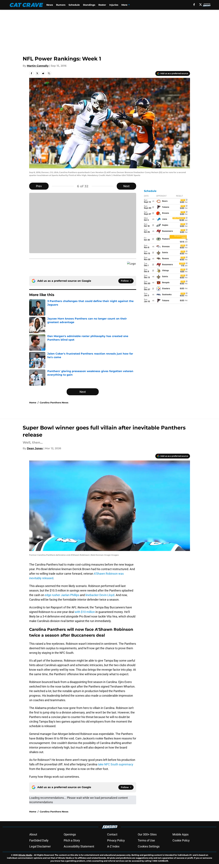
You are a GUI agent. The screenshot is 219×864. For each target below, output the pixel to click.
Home (32, 402)
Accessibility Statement (79, 846)
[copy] (49, 73)
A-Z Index (113, 846)
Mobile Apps (180, 834)
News (49, 4)
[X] (200, 4)
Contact (112, 834)
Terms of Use (146, 840)
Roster (102, 4)
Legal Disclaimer (40, 846)
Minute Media (25, 855)
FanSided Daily (38, 840)
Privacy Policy (116, 840)
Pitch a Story (72, 840)
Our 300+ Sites (147, 834)
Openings (70, 834)
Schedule (74, 4)
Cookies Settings (149, 846)
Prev (39, 186)
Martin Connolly (38, 65)
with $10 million (85, 612)
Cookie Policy (181, 840)
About (33, 834)
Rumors (60, 4)
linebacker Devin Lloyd (99, 595)
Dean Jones (35, 448)
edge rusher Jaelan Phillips (62, 595)
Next (126, 186)
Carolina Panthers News (54, 402)
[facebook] (194, 4)
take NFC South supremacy (115, 764)
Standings (89, 4)
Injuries (113, 4)
